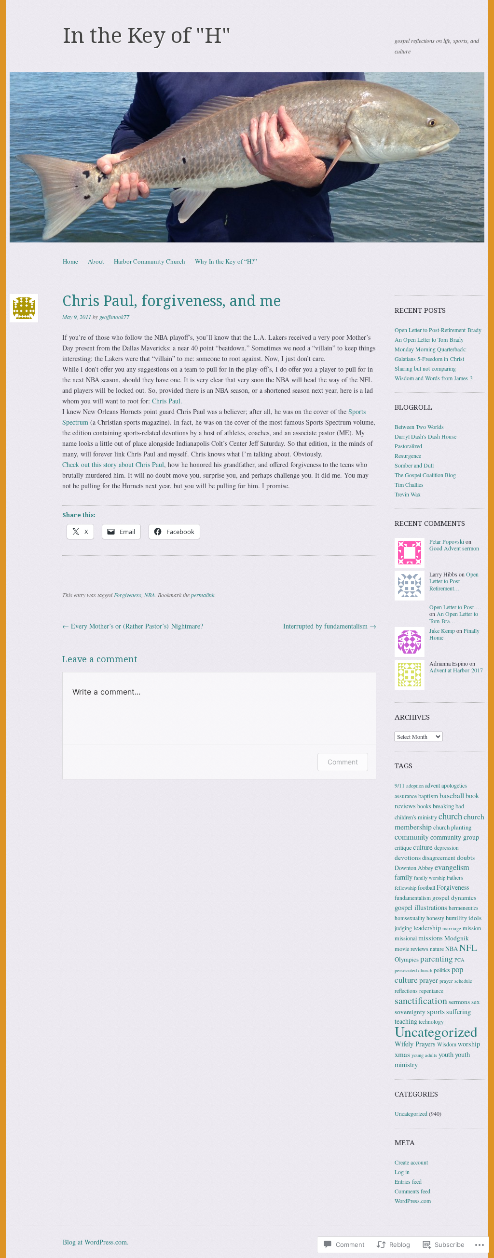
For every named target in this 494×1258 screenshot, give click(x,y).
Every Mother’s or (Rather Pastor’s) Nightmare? (132, 625)
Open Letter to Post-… (455, 607)
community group (454, 837)
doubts (466, 857)
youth (446, 1054)
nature (437, 948)
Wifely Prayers (415, 1043)
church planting (452, 827)
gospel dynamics (454, 897)
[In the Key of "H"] (247, 157)
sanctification (421, 1000)
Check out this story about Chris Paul (113, 464)
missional (406, 938)
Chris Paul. (167, 400)
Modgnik (456, 938)
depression (446, 847)
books (424, 806)
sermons (459, 1001)
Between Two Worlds (419, 426)
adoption (415, 785)
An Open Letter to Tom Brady (429, 339)
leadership (427, 927)
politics (442, 970)
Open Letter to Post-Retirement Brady (438, 330)
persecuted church (413, 970)
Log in (402, 1172)
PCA (459, 959)
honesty (435, 918)
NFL (468, 947)
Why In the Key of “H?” (226, 261)
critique (403, 847)
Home (70, 261)
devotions (408, 857)
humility (456, 917)
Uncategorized (436, 1031)
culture (423, 847)
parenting (436, 958)
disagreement (438, 857)
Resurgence (408, 455)
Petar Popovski (446, 541)
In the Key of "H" (147, 35)
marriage (451, 928)
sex (475, 1001)
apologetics (454, 785)
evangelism (452, 867)
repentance (431, 990)
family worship (429, 877)
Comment (343, 762)
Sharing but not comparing (425, 368)
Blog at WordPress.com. (96, 1241)
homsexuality (410, 918)
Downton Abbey (414, 867)
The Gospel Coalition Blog (425, 475)
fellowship (405, 887)
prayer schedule (455, 980)
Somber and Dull (414, 465)
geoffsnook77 (114, 317)
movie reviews (411, 948)
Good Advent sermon (454, 548)
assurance (406, 796)
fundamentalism (413, 897)
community (412, 836)
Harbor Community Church (149, 261)
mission (472, 928)
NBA (149, 595)
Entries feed (408, 1181)
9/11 (400, 785)
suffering (458, 1011)
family (403, 877)
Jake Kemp (442, 630)
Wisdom (446, 1044)
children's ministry (416, 817)
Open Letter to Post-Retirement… (454, 581)
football (426, 887)
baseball (451, 795)
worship (469, 1043)
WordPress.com (413, 1200)
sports (436, 1011)
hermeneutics (464, 907)
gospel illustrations (421, 907)
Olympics (407, 959)
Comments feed (412, 1191)
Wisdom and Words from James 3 (434, 378)
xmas (402, 1054)
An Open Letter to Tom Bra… (453, 617)
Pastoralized (408, 446)
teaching (406, 1021)
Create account (411, 1162)
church (450, 816)
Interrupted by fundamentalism (329, 625)
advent (432, 785)
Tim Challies (409, 484)
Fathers (455, 877)
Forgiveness (127, 595)
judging (403, 928)
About (96, 261)
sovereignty (410, 1011)
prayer (428, 980)
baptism (428, 795)
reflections (406, 990)
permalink (202, 595)
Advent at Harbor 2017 (456, 670)
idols (474, 917)
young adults (424, 1055)
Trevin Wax (408, 494)
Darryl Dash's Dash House (425, 436)
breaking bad (448, 806)
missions (430, 937)
